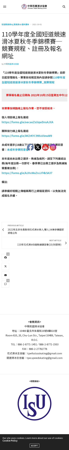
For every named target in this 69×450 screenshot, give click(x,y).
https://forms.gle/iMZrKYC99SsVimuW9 (27, 136)
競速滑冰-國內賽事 (21, 24)
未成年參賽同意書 (17, 150)
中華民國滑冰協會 (11, 63)
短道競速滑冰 (7, 24)
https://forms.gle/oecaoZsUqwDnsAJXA (27, 122)
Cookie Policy (10, 440)
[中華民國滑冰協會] (34, 6)
